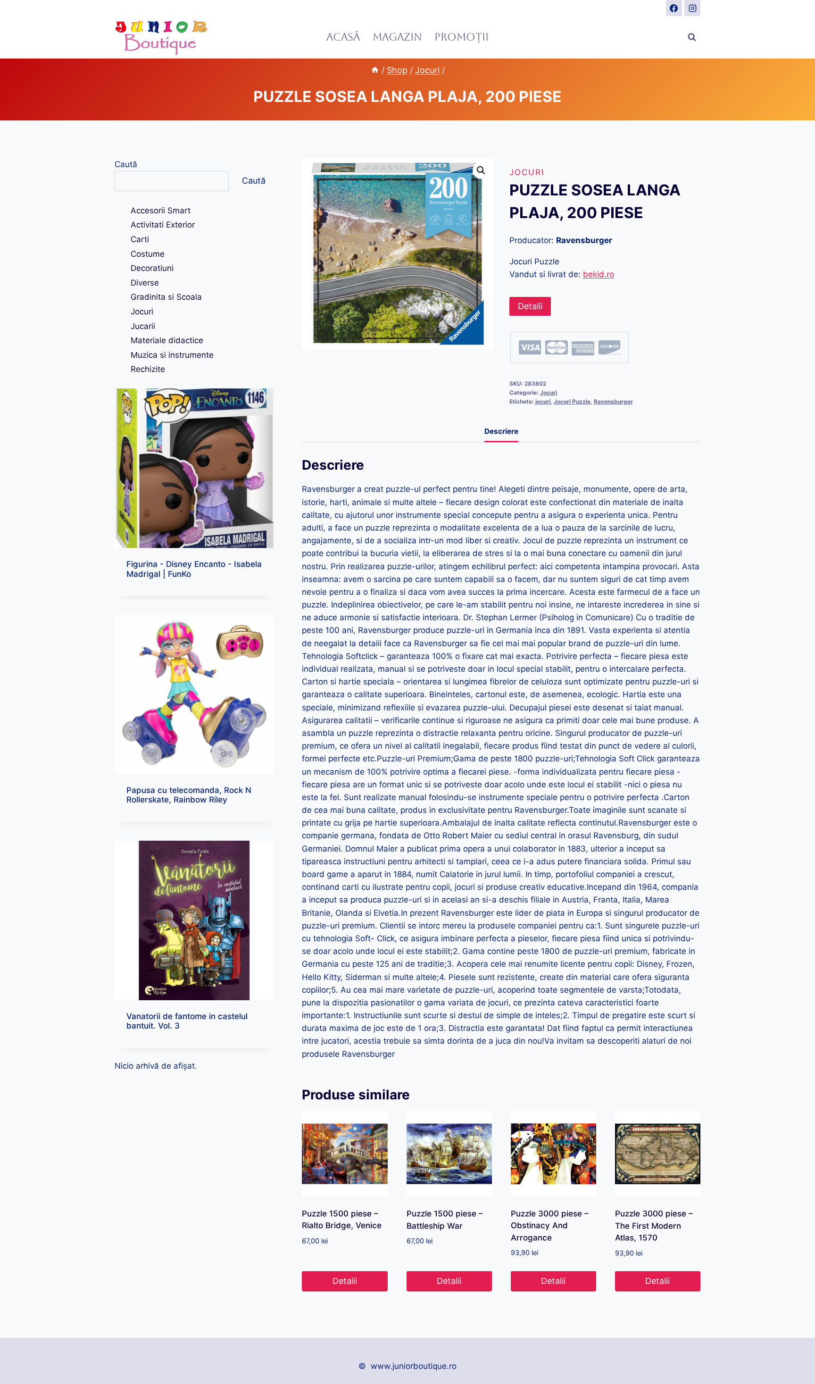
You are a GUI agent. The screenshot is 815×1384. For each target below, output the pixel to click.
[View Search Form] (691, 37)
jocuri (542, 401)
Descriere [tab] (501, 431)
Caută (126, 164)
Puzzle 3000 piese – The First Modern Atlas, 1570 (654, 1225)
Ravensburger (613, 401)
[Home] (375, 70)
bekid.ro (598, 274)
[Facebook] (674, 8)
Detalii (530, 306)
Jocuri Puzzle (572, 401)
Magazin (397, 37)
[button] (481, 170)
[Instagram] (692, 8)
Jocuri (526, 172)
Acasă (343, 37)
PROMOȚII (461, 37)
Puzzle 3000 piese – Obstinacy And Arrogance (550, 1225)
